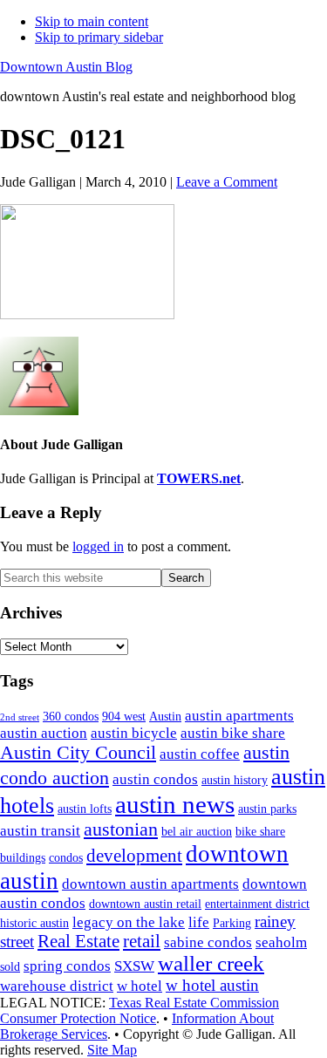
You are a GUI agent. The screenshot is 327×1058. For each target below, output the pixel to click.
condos (66, 857)
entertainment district (257, 904)
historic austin (34, 923)
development (134, 855)
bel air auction (196, 831)
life (198, 922)
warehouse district (56, 986)
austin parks (267, 809)
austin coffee (200, 754)
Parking (232, 923)
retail (141, 941)
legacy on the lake (128, 922)
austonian (121, 829)
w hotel (139, 986)
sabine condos (208, 942)
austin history (234, 780)
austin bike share (233, 733)
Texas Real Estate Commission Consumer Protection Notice (139, 1010)
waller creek (211, 963)
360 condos (71, 716)
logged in (98, 546)
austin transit (40, 831)
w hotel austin (212, 985)
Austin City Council (78, 752)
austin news (175, 804)
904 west (124, 716)
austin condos (155, 779)
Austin (165, 716)
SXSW (134, 966)
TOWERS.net (199, 478)
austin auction (43, 733)
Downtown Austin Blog (66, 66)
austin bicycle (134, 733)
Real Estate (78, 941)
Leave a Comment (226, 181)
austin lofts (85, 809)
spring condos (67, 966)
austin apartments (239, 715)
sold (10, 966)
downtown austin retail (145, 904)
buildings (22, 857)
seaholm (281, 942)
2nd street (19, 717)
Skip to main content (91, 21)
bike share (260, 831)
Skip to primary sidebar (99, 37)
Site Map (112, 1049)
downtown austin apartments (150, 884)
